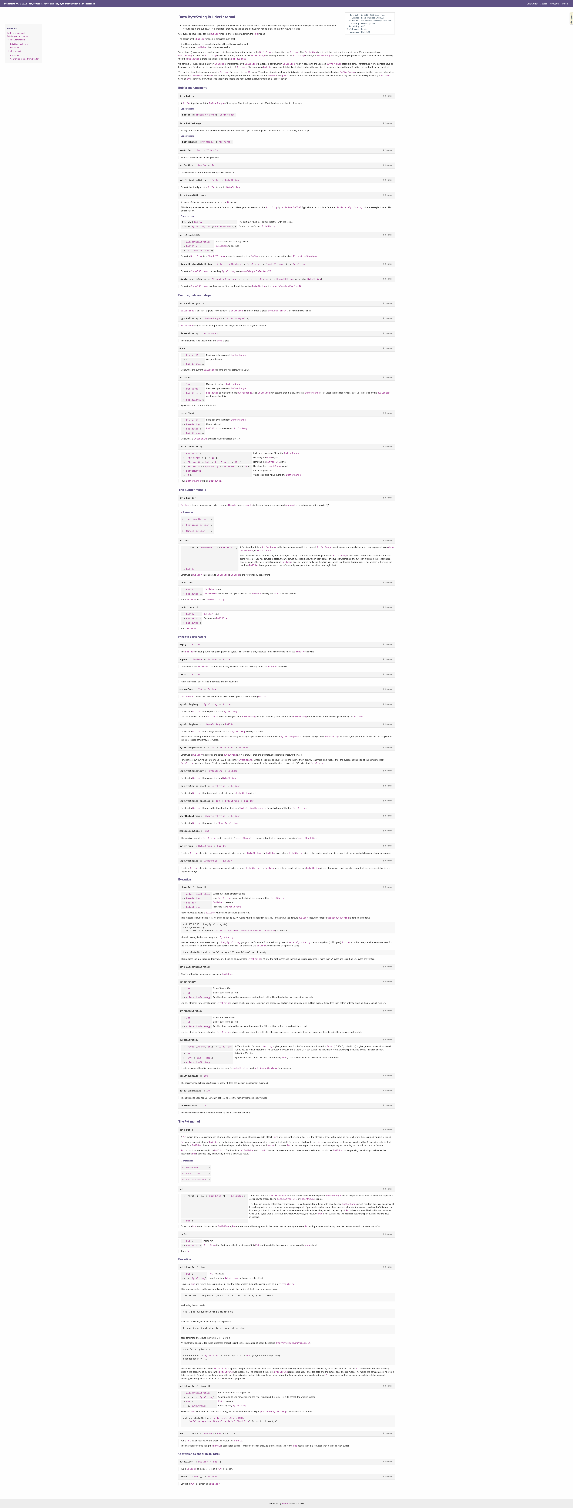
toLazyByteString (338, 917)
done (270, 310)
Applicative (193, 1179)
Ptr (203, 142)
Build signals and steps (17, 36)
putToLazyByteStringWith (228, 1418)
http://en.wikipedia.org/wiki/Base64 (293, 1342)
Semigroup (192, 525)
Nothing (267, 1046)
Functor (191, 1173)
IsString (191, 519)
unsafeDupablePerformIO (256, 271)
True (284, 1057)
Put (256, 34)
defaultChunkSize (264, 930)
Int (199, 150)
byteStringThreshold (253, 808)
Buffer (186, 103)
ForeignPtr (201, 114)
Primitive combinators (20, 44)
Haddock (286, 1503)
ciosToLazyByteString (348, 207)
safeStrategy (223, 930)
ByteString (232, 180)
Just (329, 1046)
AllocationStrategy (198, 242)
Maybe (191, 1046)
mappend (290, 505)
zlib (318, 1142)
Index (565, 3)
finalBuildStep (215, 599)
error (271, 1145)
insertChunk (273, 466)
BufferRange (185, 55)
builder (272, 75)
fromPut (263, 1150)
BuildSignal (238, 58)
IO (249, 72)
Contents (554, 3)
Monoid (232, 505)
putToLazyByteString (273, 1411)
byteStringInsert (291, 736)
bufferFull (281, 310)
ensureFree (187, 696)
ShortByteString (215, 816)
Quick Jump (532, 3)
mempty (249, 505)
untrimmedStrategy (265, 1068)
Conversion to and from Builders (25, 58)
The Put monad (14, 51)
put (284, 75)
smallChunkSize (245, 838)
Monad (189, 1167)
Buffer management (16, 33)
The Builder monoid (16, 39)
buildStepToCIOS (291, 207)
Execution (14, 47)
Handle (208, 1433)
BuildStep (265, 52)
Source (543, 3)
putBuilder (246, 1150)
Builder (215, 34)
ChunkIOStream (222, 226)
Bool (209, 1058)
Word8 (212, 114)
